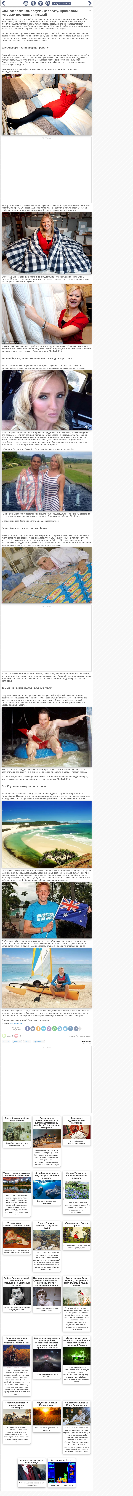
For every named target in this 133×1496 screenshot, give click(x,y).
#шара (88, 1036)
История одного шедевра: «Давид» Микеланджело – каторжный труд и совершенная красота (46, 1281)
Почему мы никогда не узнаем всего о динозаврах (16, 1405)
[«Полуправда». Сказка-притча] (76, 1242)
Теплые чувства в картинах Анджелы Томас (16, 1224)
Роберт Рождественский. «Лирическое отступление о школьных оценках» (17, 1281)
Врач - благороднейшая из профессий (16, 1119)
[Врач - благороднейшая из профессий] (16, 1140)
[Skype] (59, 1028)
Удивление (16, 1042)
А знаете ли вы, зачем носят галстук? (31, 1461)
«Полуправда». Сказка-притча (76, 1224)
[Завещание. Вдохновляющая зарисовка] (76, 1138)
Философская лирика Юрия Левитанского (76, 1404)
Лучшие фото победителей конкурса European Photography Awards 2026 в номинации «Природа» (46, 1123)
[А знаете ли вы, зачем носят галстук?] (31, 1480)
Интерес (6, 1042)
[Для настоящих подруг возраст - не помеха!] (89, 5)
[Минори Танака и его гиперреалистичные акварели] (76, 1200)
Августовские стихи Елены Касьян (46, 1404)
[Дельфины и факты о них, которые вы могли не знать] (46, 1198)
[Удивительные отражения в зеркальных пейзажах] (16, 1192)
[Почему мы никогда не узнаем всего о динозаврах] (16, 1424)
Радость (27, 1042)
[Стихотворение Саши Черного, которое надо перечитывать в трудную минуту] (76, 1305)
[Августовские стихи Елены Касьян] (46, 1425)
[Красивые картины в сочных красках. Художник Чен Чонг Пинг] (16, 1367)
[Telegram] (43, 1028)
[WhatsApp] (54, 1028)
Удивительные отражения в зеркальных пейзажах (16, 1174)
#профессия (80, 1036)
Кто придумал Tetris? (62, 1460)
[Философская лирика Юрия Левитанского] (76, 1425)
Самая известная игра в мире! (61, 1485)
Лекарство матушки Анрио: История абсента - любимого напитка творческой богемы (76, 1341)
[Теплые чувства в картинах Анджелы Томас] (16, 1247)
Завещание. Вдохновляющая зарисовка (76, 1120)
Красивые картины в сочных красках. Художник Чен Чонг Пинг (16, 1340)
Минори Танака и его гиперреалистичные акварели (76, 1175)
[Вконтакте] (32, 1028)
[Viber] (49, 1028)
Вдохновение (39, 1042)
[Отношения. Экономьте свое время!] (3, 5)
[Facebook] (27, 1028)
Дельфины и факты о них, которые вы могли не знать (47, 1175)
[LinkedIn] (76, 1028)
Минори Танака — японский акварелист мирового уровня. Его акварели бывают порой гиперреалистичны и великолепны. (77, 1207)
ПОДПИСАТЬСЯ (61, 3)
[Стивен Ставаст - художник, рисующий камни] (46, 1250)
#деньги (72, 1036)
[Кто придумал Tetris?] (61, 1482)
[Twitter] (65, 1028)
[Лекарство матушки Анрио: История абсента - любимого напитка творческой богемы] (76, 1364)
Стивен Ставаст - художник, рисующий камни (47, 1225)
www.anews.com (16, 1023)
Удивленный (86, 1041)
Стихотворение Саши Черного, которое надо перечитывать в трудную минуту (76, 1281)
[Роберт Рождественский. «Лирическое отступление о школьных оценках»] (16, 1304)
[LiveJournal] (70, 1028)
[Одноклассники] (38, 1028)
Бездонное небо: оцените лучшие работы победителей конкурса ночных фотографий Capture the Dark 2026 (46, 1343)
